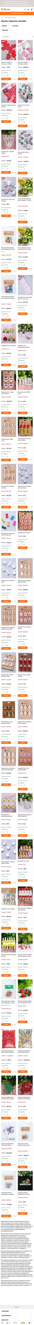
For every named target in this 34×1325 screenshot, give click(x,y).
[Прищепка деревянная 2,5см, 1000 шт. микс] (25, 1038)
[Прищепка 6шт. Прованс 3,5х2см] (25, 615)
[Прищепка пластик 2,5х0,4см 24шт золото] (25, 1132)
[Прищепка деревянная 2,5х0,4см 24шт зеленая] (8, 1086)
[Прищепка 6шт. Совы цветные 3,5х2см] (8, 709)
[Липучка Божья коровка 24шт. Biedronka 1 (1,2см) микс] (25, 187)
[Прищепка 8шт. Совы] (25, 849)
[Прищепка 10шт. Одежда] (8, 896)
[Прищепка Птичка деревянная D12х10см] (25, 1181)
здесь (30, 1285)
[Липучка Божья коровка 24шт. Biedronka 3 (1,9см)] (25, 236)
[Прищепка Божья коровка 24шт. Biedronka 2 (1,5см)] (25, 989)
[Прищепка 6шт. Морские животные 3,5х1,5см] (8, 615)
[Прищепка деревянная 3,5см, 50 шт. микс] (8, 1132)
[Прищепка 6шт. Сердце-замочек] (25, 662)
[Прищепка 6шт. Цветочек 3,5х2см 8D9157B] (25, 803)
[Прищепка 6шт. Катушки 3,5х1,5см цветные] (8, 521)
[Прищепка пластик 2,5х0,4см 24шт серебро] (8, 1181)
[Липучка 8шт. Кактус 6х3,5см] (25, 140)
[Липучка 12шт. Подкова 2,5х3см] (8, 140)
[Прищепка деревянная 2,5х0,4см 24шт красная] (25, 1086)
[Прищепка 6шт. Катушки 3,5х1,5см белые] (25, 474)
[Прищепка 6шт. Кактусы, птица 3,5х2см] (25, 427)
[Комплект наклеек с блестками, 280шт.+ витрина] (25, 50)
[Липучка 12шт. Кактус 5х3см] (25, 93)
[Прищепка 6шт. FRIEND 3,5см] (25, 380)
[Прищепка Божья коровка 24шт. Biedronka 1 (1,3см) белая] (25, 943)
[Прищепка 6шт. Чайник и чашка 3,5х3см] (8, 849)
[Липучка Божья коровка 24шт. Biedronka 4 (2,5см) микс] (8, 285)
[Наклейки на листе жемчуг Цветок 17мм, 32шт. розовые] (25, 285)
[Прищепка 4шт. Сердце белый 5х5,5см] (8, 380)
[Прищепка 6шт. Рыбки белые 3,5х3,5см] (8, 662)
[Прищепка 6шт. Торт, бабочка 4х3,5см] (25, 757)
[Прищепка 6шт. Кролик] (25, 521)
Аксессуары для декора (10, 17)
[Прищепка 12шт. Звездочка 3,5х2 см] (8, 943)
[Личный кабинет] (28, 9)
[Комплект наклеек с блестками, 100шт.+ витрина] (8, 50)
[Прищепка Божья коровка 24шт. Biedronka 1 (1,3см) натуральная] (8, 989)
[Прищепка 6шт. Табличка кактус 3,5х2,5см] (25, 709)
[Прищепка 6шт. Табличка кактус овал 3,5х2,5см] (8, 757)
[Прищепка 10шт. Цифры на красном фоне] (25, 896)
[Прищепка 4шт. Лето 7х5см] (8, 334)
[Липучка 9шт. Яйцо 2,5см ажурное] (8, 187)
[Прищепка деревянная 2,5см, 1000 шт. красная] (8, 1038)
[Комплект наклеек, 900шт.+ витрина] (8, 93)
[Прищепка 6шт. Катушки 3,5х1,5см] (8, 474)
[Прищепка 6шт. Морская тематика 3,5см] (25, 568)
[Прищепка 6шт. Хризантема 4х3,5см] (8, 803)
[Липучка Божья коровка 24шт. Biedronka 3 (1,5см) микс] (8, 236)
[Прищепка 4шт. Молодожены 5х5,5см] (25, 334)
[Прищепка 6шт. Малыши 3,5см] (8, 568)
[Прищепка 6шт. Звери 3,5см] (8, 427)
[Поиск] (25, 9)
